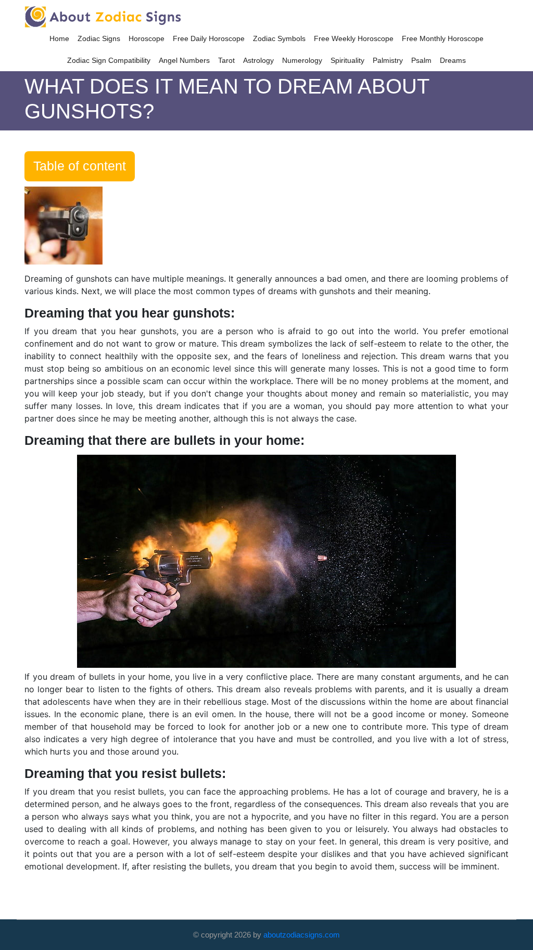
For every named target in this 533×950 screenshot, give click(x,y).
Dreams (453, 60)
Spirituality (347, 60)
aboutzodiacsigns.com (301, 934)
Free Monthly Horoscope (443, 38)
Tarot (226, 60)
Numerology (302, 60)
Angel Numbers (184, 60)
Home (59, 38)
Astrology (258, 60)
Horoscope (146, 38)
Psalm (421, 60)
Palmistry (388, 60)
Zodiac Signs (99, 38)
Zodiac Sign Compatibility (108, 60)
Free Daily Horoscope (209, 38)
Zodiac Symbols (279, 38)
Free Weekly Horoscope (354, 38)
